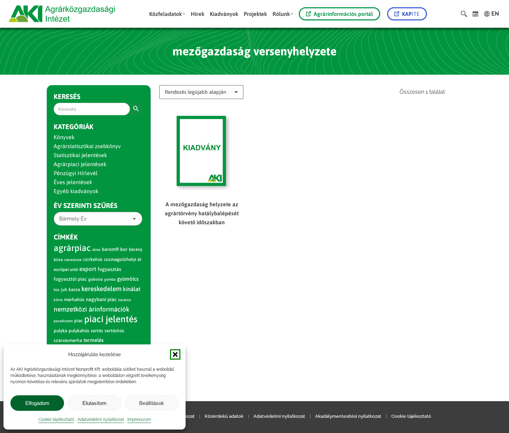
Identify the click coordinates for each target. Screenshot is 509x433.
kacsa (74, 289)
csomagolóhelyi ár (123, 259)
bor (123, 249)
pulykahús (79, 330)
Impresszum (139, 419)
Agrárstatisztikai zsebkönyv (87, 146)
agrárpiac (72, 248)
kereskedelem (101, 288)
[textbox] (73, 219)
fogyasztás (109, 269)
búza (58, 259)
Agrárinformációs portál (343, 14)
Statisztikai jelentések (80, 155)
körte (58, 300)
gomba (110, 279)
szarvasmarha (68, 340)
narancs (124, 300)
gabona (95, 279)
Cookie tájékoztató (56, 419)
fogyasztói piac (70, 279)
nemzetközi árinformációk (92, 309)
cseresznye (73, 260)
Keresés (67, 96)
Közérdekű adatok (224, 416)
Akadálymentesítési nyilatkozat (348, 416)
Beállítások (151, 403)
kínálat (132, 289)
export (87, 268)
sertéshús (114, 330)
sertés (97, 330)
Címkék (66, 237)
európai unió (66, 269)
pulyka (60, 330)
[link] (475, 14)
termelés (93, 340)
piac (78, 320)
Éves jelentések (73, 182)
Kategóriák (73, 126)
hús (57, 290)
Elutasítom (94, 403)
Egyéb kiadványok (76, 191)
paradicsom (63, 321)
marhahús (74, 299)
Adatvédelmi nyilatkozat (101, 419)
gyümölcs (128, 279)
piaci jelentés (110, 319)
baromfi (110, 249)
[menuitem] (167, 14)
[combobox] (98, 219)
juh (64, 289)
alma (96, 249)
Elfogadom (37, 403)
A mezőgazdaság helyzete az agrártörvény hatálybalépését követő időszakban (202, 213)
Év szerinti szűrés (85, 205)
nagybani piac (101, 299)
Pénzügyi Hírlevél (76, 173)
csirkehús (92, 259)
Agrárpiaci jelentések (80, 164)
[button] (175, 354)
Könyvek (64, 137)
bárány (135, 249)
